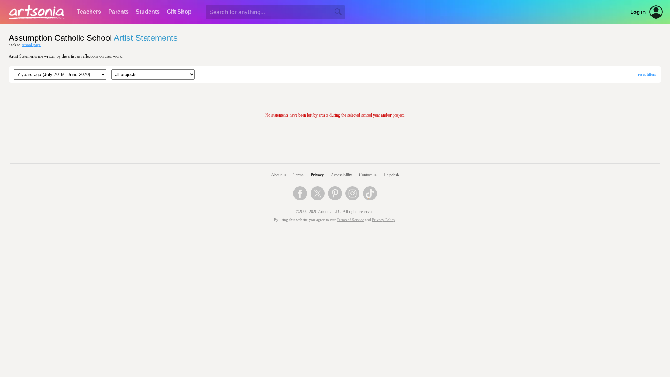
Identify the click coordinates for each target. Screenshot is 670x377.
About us (278, 174)
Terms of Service (350, 220)
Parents (118, 12)
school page (31, 45)
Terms (298, 174)
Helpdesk (391, 174)
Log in (638, 12)
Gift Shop (179, 12)
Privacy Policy (383, 220)
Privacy (317, 174)
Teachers (89, 12)
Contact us (368, 174)
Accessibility (341, 174)
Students (148, 12)
